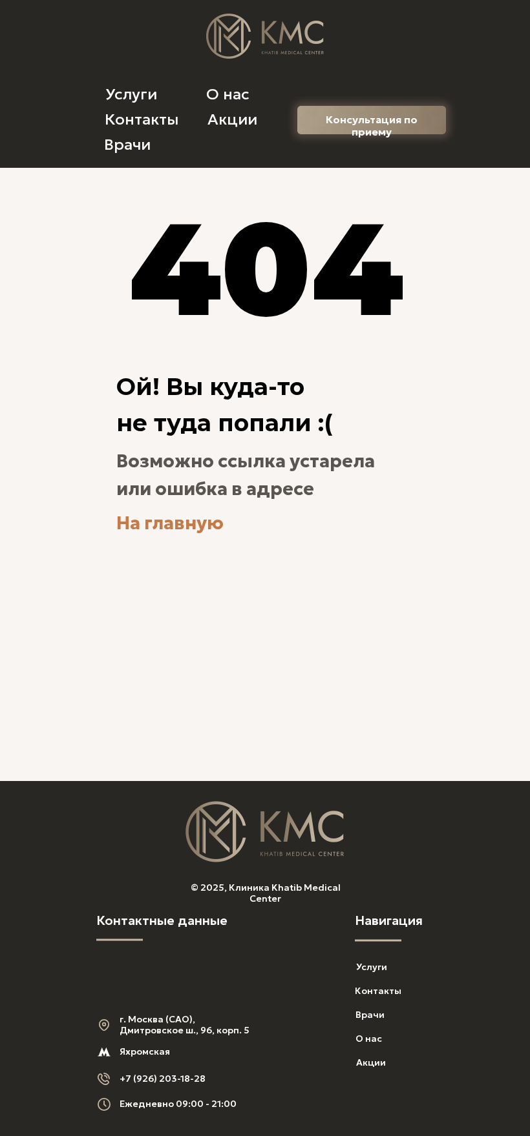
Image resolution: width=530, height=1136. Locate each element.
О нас (227, 94)
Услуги (131, 94)
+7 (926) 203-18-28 (163, 1078)
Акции (232, 119)
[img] (371, 120)
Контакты (141, 119)
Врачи (127, 144)
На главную (170, 523)
